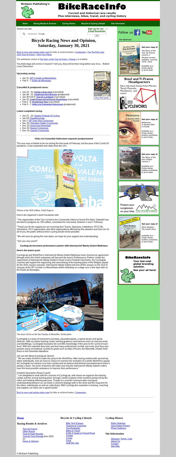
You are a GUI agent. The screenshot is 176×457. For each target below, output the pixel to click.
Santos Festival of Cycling (47, 116)
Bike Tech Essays (74, 423)
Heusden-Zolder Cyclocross (44, 123)
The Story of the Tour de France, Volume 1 (58, 59)
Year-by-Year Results (33, 436)
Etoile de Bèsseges (41, 80)
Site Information (118, 24)
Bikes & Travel (73, 431)
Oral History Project (120, 426)
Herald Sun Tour (40, 102)
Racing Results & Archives (45, 24)
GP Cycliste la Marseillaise (43, 78)
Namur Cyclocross (39, 128)
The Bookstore (73, 428)
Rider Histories (118, 423)
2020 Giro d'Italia (44, 54)
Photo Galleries (118, 428)
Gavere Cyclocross (39, 130)
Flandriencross (37, 118)
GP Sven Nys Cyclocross (41, 121)
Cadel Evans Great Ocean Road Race (48, 99)
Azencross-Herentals (40, 125)
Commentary (80, 52)
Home (25, 24)
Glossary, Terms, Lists (121, 439)
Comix (69, 438)
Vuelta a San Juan (43, 92)
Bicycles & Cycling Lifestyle (93, 24)
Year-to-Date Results (33, 434)
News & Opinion (31, 441)
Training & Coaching (76, 426)
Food (68, 440)
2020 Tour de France (26, 54)
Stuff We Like (72, 443)
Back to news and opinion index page (33, 52)
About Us (115, 441)
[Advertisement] (138, 302)
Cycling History (68, 24)
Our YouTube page (96, 52)
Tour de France (30, 429)
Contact (115, 444)
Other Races (29, 431)
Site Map (115, 446)
